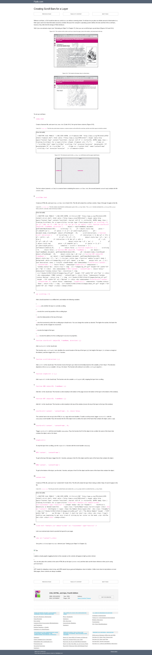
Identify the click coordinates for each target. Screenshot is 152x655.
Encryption (37, 621)
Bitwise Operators (97, 619)
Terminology (95, 622)
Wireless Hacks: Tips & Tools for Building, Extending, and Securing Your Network (75, 633)
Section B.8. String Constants (101, 641)
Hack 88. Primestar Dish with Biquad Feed (75, 646)
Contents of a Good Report (41, 629)
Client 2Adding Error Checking (43, 639)
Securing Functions (39, 646)
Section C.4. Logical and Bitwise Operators (104, 643)
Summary (66, 619)
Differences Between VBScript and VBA (103, 635)
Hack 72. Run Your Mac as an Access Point (75, 643)
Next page (105, 14)
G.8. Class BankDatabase (99, 624)
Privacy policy (114, 651)
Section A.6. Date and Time (100, 639)
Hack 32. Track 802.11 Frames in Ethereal (75, 637)
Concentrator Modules (69, 623)
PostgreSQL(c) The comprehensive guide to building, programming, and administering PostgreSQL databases (46, 633)
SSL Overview (67, 621)
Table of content (76, 14)
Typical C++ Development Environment (103, 617)
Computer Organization (99, 615)
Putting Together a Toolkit (41, 627)
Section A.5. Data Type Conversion (102, 637)
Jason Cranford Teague (84, 598)
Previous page (46, 14)
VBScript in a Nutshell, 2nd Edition (103, 632)
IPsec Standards (68, 616)
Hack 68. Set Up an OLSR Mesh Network (74, 641)
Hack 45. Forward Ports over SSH (73, 639)
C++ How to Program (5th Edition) (102, 612)
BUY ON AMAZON (106, 597)
